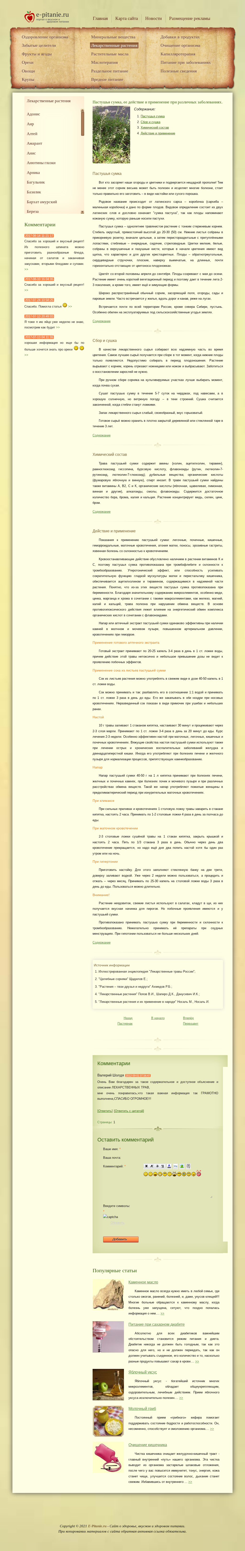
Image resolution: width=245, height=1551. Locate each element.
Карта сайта (126, 18)
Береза (33, 211)
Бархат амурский (42, 202)
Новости (153, 18)
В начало (158, 1018)
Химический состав (155, 127)
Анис (31, 153)
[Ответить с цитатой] (129, 1111)
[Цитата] (188, 1166)
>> (26, 269)
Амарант (34, 143)
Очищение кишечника (147, 1445)
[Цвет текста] (169, 1166)
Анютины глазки (41, 162)
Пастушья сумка (153, 116)
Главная (100, 18)
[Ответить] (105, 1111)
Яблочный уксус (142, 1372)
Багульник (36, 182)
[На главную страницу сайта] (46, 21)
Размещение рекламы (189, 18)
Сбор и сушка (150, 122)
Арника (33, 172)
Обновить (117, 1222)
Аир (30, 124)
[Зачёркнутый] (157, 1166)
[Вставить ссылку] (175, 1166)
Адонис (33, 114)
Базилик (34, 192)
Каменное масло (143, 1282)
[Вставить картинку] (181, 1166)
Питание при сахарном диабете (156, 1324)
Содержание (102, 321)
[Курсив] (152, 1166)
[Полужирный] (146, 1166)
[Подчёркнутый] (163, 1166)
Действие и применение (158, 133)
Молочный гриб (142, 1409)
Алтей (32, 133)
